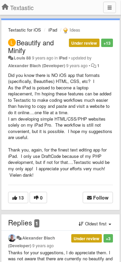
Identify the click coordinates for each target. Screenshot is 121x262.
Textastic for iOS (24, 30)
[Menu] (109, 7)
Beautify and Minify (31, 46)
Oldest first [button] (96, 223)
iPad (52, 30)
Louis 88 (22, 58)
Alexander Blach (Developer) (36, 65)
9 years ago (43, 246)
